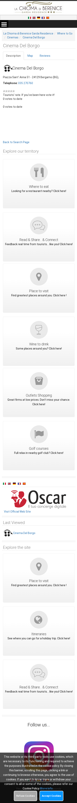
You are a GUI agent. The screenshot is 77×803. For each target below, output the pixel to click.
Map (30, 55)
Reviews (45, 55)
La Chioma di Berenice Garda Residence (28, 33)
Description (13, 55)
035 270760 (25, 83)
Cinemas (12, 37)
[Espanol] (47, 17)
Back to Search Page (16, 142)
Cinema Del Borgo (34, 37)
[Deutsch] (39, 17)
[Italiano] (30, 17)
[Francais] (43, 17)
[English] (34, 17)
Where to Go (64, 33)
